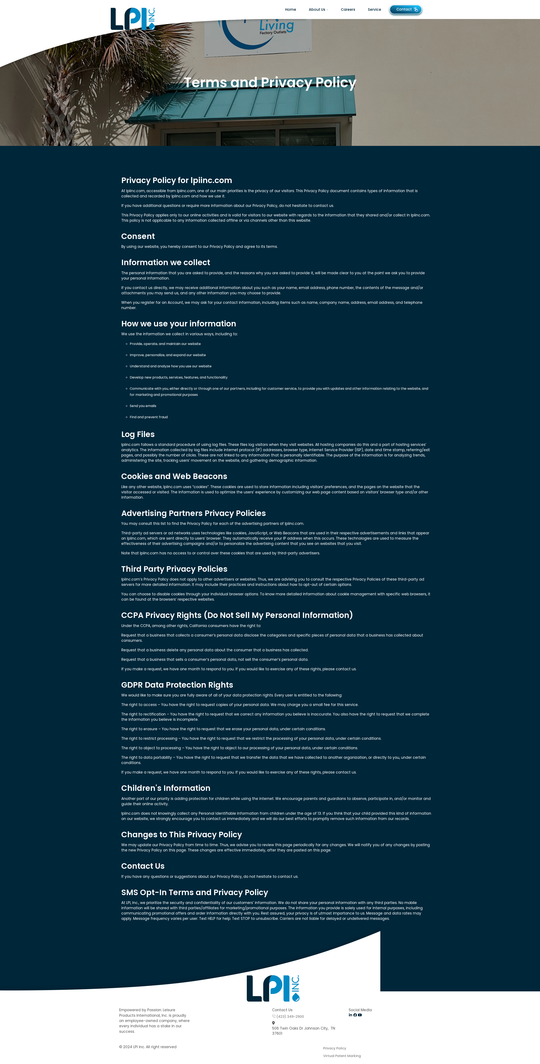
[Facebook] (355, 1015)
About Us (317, 9)
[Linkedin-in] (350, 1015)
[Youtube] (360, 1015)
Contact (404, 9)
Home (290, 9)
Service (374, 9)
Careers (348, 9)
